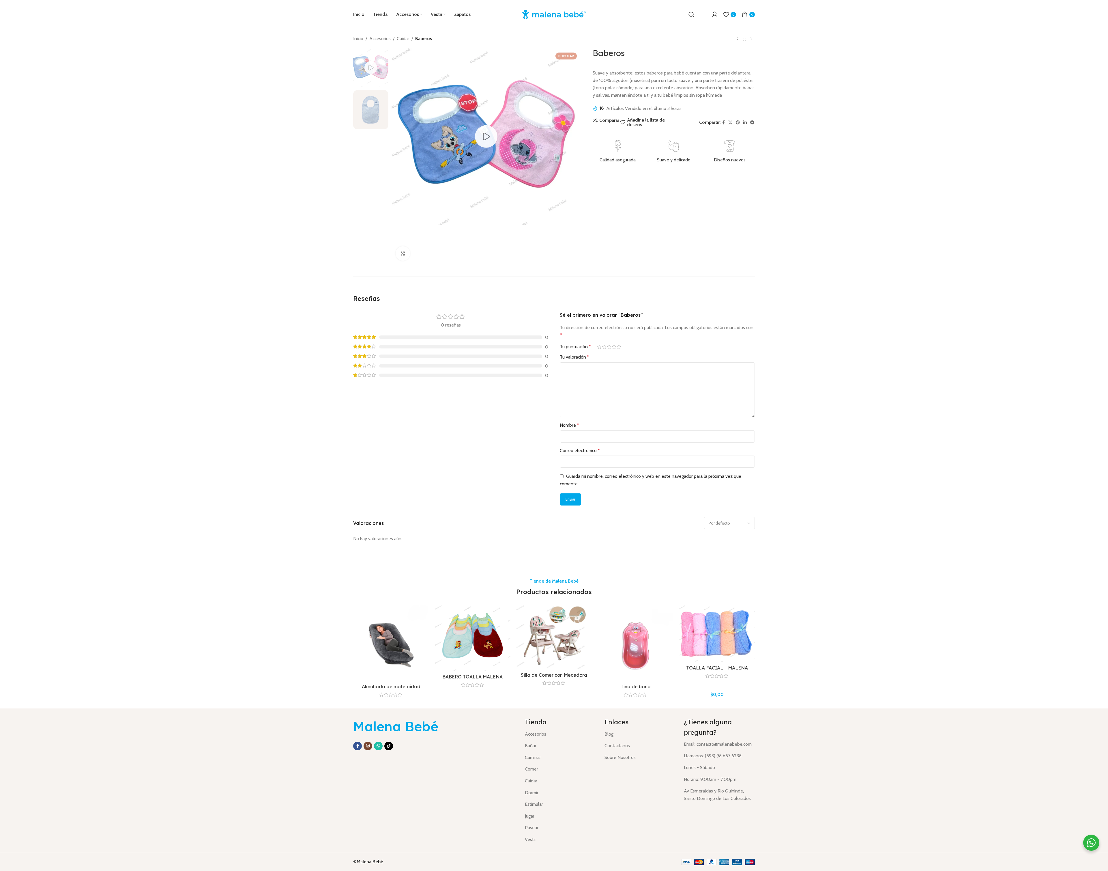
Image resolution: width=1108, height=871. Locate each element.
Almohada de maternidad (391, 686)
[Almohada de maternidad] (391, 643)
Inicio (358, 38)
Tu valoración (574, 357)
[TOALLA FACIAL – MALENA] (717, 633)
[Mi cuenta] (714, 14)
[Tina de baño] (635, 643)
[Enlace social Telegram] (752, 122)
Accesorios (380, 38)
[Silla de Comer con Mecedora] (554, 637)
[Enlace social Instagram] (368, 746)
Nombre (569, 425)
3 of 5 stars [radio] (609, 346)
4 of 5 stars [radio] (613, 346)
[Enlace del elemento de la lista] (560, 734)
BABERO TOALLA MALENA (472, 677)
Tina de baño (635, 686)
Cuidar (403, 38)
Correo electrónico (580, 450)
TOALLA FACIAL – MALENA (717, 668)
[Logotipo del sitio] (554, 14)
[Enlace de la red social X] (730, 122)
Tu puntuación (575, 346)
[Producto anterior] (737, 39)
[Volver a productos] (744, 39)
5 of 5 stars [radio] (618, 346)
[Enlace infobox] (618, 152)
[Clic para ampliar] (403, 253)
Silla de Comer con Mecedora (554, 675)
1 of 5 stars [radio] (599, 346)
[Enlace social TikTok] (388, 746)
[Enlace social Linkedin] (745, 122)
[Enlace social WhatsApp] (378, 746)
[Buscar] (691, 14)
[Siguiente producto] (751, 39)
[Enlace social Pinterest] (738, 122)
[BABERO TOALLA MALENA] (472, 638)
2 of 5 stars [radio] (604, 346)
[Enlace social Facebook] (723, 122)
